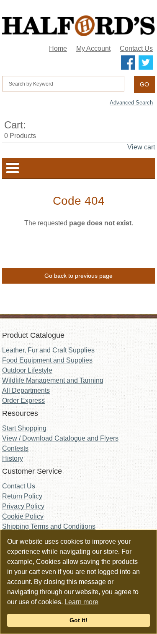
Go (144, 84)
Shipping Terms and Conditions (48, 526)
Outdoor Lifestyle (27, 370)
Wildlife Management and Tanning (52, 380)
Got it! (78, 620)
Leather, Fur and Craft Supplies (48, 350)
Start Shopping (24, 428)
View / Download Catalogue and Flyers (60, 438)
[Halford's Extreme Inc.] (78, 25)
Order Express (23, 400)
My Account (93, 48)
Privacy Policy (23, 506)
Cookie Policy (23, 516)
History (12, 458)
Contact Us (136, 48)
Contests (15, 448)
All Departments (26, 390)
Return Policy (22, 496)
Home (58, 48)
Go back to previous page (78, 275)
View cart (141, 147)
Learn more (81, 601)
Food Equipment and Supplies (47, 360)
